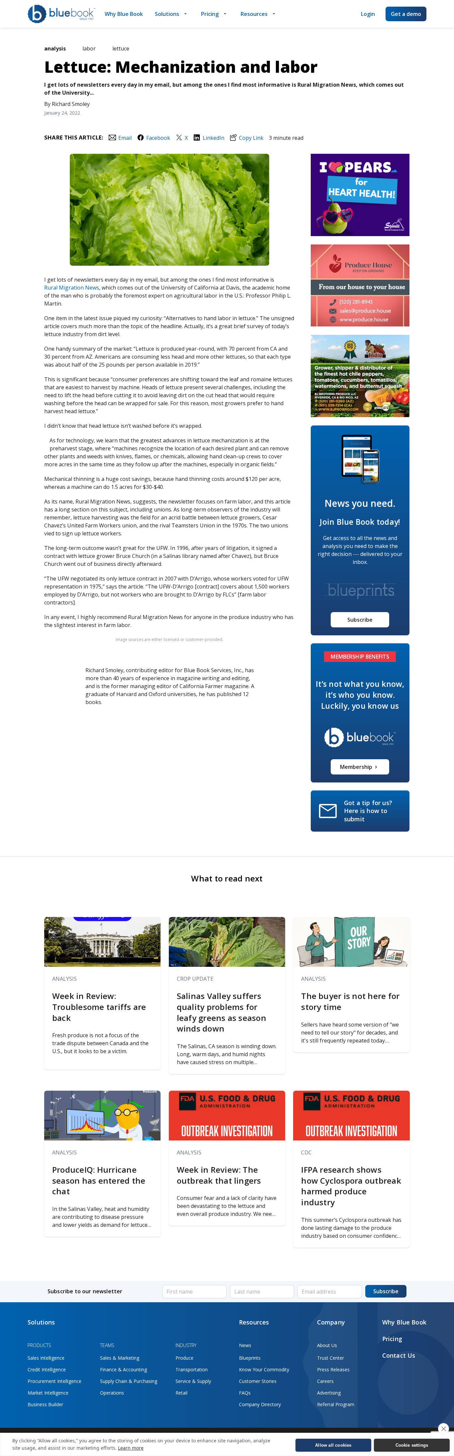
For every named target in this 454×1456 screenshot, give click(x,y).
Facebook (158, 137)
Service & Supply (193, 1381)
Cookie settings (412, 1445)
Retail (181, 1393)
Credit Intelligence (47, 1369)
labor (89, 48)
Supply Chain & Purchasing (128, 1381)
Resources (254, 14)
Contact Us (398, 1355)
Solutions (167, 14)
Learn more (131, 1448)
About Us (327, 1345)
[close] (443, 1428)
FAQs (245, 1393)
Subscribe (360, 619)
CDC (306, 1152)
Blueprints (250, 1358)
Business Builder (45, 1404)
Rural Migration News (71, 287)
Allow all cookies (333, 1445)
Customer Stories (258, 1381)
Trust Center (330, 1358)
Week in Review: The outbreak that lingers (220, 1175)
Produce (184, 1358)
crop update (195, 978)
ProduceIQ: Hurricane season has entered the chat (98, 1180)
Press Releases (333, 1369)
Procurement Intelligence (54, 1381)
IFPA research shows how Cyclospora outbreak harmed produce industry (351, 1186)
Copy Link (251, 137)
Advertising (329, 1393)
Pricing (210, 14)
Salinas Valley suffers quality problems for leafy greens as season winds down (221, 1012)
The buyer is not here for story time (350, 1001)
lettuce (120, 48)
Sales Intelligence (46, 1358)
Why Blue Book (124, 14)
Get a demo (406, 14)
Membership (356, 767)
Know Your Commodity (264, 1369)
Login (368, 14)
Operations (112, 1393)
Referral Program (335, 1404)
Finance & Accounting (123, 1369)
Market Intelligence (48, 1393)
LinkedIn (213, 137)
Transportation (191, 1369)
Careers (325, 1381)
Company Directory (260, 1404)
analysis (64, 978)
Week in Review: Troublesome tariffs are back (99, 1007)
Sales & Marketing (119, 1358)
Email (124, 137)
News (245, 1345)
